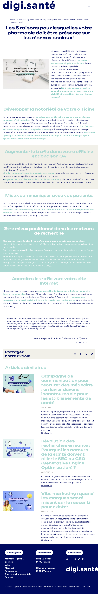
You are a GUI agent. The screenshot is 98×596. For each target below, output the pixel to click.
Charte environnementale (18, 574)
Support (9, 577)
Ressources (11, 571)
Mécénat (9, 568)
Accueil (12, 20)
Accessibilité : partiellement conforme (72, 586)
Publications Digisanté (25, 20)
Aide (51, 586)
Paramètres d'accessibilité (35, 586)
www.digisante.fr (37, 328)
